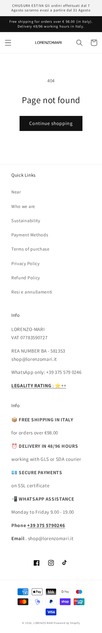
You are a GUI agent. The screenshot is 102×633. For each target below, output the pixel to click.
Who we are (23, 206)
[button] (8, 43)
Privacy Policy (25, 263)
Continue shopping (51, 123)
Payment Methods (29, 235)
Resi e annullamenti (31, 292)
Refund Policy (25, 278)
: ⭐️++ (38, 385)
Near (16, 192)
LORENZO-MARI (43, 623)
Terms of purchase (30, 249)
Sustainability (25, 221)
